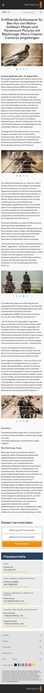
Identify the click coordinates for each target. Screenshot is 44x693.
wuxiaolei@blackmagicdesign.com (16, 586)
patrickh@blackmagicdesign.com (16, 603)
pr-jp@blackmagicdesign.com (14, 572)
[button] (17, 69)
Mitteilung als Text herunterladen (22, 537)
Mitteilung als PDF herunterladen (22, 530)
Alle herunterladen (22, 543)
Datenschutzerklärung (13, 681)
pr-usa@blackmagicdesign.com (15, 618)
